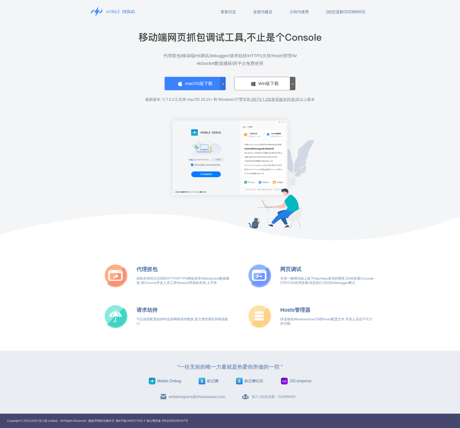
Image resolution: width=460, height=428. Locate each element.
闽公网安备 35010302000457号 (167, 420)
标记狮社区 (254, 381)
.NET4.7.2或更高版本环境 (272, 99)
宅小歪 (43, 420)
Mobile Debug (169, 381)
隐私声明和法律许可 (101, 420)
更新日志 (228, 12)
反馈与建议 (262, 12)
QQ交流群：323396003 (277, 397)
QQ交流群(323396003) (345, 12)
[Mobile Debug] (113, 12)
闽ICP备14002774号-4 (130, 420)
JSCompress (300, 381)
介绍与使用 (299, 12)
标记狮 (212, 381)
